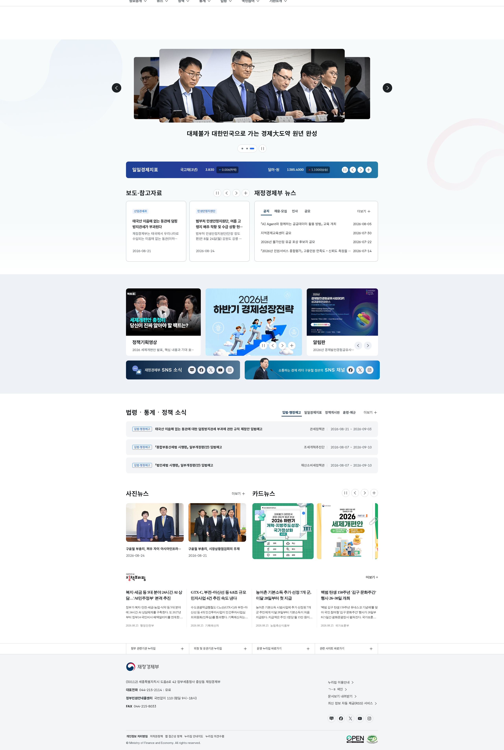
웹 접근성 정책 (173, 736)
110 (170, 698)
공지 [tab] (267, 212)
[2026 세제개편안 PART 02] (347, 531)
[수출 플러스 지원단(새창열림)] (254, 322)
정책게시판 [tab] (332, 412)
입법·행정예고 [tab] (291, 413)
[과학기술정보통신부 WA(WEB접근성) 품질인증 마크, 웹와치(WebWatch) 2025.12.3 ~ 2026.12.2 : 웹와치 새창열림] (372, 739)
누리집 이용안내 (339, 682)
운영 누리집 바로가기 (269, 648)
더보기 (361, 211)
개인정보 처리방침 (137, 736)
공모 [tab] (307, 211)
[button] (242, 148)
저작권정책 (156, 736)
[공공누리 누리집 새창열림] (355, 739)
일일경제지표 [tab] (313, 412)
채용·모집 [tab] (280, 211)
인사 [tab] (295, 211)
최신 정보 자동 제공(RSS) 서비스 (350, 703)
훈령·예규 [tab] (349, 412)
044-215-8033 (145, 706)
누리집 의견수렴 (215, 736)
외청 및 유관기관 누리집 (208, 648)
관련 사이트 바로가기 (332, 648)
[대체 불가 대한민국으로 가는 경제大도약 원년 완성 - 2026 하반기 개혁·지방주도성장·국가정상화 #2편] (283, 531)
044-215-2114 (150, 690)
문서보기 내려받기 (340, 696)
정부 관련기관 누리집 (143, 648)
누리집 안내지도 (193, 736)
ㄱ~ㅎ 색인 (335, 689)
